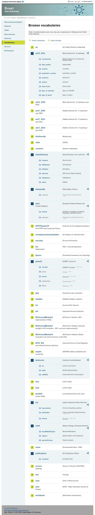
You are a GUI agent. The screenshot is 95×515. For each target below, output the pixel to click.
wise (37, 487)
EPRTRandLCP (42, 226)
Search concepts (56, 40)
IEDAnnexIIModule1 (44, 317)
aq (36, 47)
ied (36, 311)
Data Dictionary (22, 17)
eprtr (37, 204)
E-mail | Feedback (11, 508)
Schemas (7, 38)
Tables (6, 30)
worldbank (40, 495)
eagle (44, 370)
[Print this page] (76, 1)
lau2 (37, 388)
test (37, 475)
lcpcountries (46, 408)
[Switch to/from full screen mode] (79, 1)
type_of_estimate (48, 91)
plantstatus (46, 412)
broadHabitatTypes (48, 431)
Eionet (14, 17)
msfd (37, 426)
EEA (13, 1)
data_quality (46, 64)
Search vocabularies (38, 40)
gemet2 (38, 261)
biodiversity (40, 136)
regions (44, 436)
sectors (44, 418)
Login (72, 1)
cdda (37, 142)
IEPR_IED (39, 343)
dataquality (40, 189)
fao (36, 247)
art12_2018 (40, 102)
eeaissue (45, 173)
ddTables (45, 169)
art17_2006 (40, 111)
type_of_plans (47, 95)
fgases (38, 255)
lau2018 (38, 394)
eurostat (39, 241)
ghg (37, 293)
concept (45, 267)
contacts (45, 160)
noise (37, 447)
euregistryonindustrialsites (47, 235)
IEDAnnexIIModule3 (44, 326)
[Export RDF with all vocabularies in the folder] (88, 53)
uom (37, 481)
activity (44, 212)
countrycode (46, 59)
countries (45, 459)
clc (43, 366)
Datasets (7, 26)
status (44, 182)
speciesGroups (47, 440)
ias (36, 305)
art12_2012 (40, 53)
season (44, 82)
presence (45, 78)
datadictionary (41, 155)
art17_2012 (40, 119)
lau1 (37, 382)
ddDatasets (46, 165)
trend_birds (46, 86)
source (44, 276)
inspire (38, 352)
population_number (49, 73)
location (45, 69)
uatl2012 (45, 374)
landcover (39, 360)
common (39, 149)
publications (40, 453)
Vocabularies (9, 42)
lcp (36, 402)
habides (39, 299)
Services (7, 46)
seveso (38, 466)
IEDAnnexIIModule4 (44, 335)
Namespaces (9, 51)
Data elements (9, 34)
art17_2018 (40, 128)
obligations (46, 178)
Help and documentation (13, 22)
